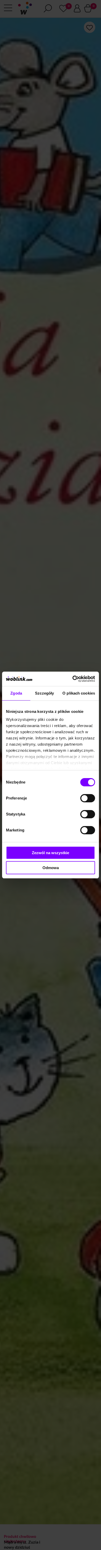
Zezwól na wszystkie (50, 853)
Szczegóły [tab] (44, 693)
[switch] (87, 798)
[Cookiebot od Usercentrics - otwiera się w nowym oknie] (72, 678)
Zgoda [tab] (16, 693)
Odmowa (50, 867)
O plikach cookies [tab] (78, 693)
